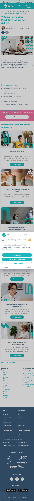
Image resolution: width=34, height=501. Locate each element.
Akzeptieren (17, 255)
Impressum (29, 267)
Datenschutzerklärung (8, 249)
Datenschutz (5, 267)
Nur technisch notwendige (17, 259)
